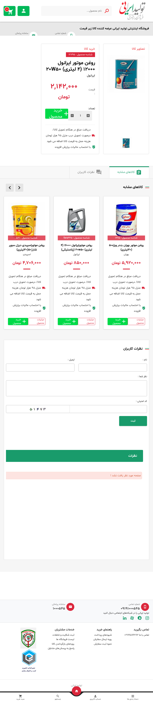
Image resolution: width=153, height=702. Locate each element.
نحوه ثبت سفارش (103, 644)
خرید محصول (55, 114)
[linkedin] (125, 618)
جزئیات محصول (140, 321)
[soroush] (140, 618)
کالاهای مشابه (126, 172)
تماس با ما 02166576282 (136, 635)
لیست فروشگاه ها (65, 639)
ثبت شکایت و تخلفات (63, 635)
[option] (126, 74)
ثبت (133, 421)
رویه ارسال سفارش (102, 639)
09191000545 (130, 608)
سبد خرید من (7, 9)
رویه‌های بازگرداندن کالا (63, 644)
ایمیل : (71, 360)
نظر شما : (142, 376)
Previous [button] (10, 188)
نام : (145, 360)
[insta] (147, 618)
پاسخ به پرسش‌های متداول (61, 648)
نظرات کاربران (85, 172)
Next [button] (19, 188)
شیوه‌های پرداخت (103, 635)
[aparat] (132, 618)
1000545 (59, 608)
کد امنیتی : (141, 401)
